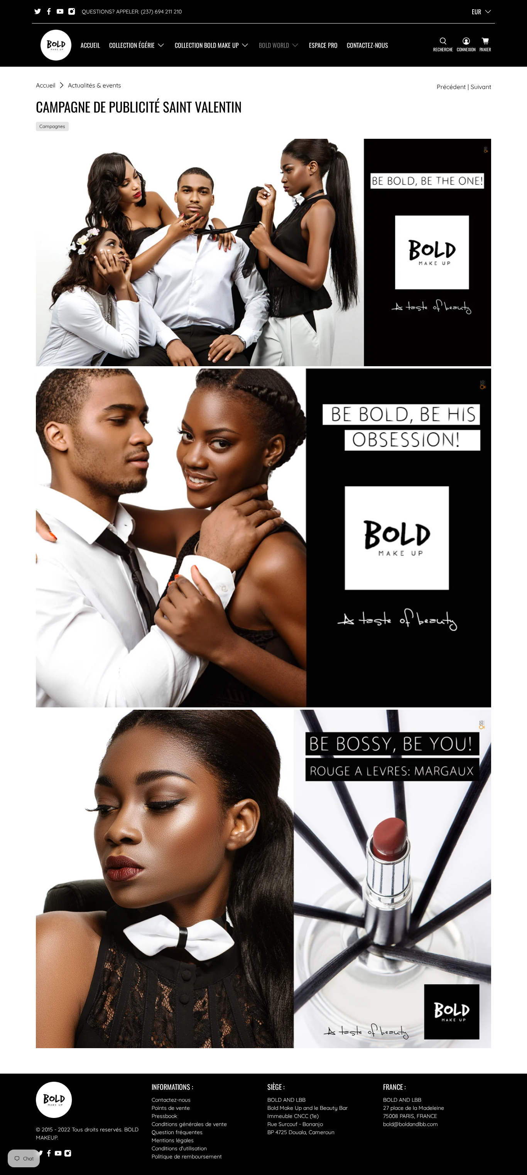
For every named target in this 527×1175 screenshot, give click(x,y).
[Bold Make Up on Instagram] (71, 11)
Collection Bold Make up (207, 45)
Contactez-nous (367, 45)
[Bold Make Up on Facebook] (48, 11)
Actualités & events (94, 85)
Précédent (451, 87)
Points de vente (171, 1107)
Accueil (90, 45)
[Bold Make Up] (56, 45)
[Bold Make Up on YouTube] (60, 11)
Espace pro (323, 45)
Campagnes (52, 126)
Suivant (481, 87)
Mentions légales (173, 1140)
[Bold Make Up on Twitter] (37, 11)
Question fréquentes (177, 1132)
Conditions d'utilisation (179, 1148)
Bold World (274, 45)
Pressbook (164, 1116)
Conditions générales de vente (189, 1124)
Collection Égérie (132, 45)
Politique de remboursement (187, 1156)
